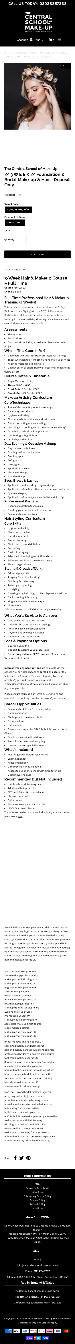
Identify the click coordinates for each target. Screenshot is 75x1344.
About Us (37, 1192)
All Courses (19, 53)
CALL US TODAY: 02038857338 (37, 3)
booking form (27, 698)
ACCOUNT (22, 40)
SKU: (7, 230)
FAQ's (37, 1184)
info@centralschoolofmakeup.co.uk (37, 1265)
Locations (37, 1208)
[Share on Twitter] (21, 1158)
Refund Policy (37, 1204)
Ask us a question (16, 269)
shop (20, 816)
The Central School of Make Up (37, 1318)
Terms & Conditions (46, 693)
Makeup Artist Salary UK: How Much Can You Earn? (37, 1233)
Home (7, 53)
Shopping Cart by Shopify (44, 1322)
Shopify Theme (60, 1318)
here (24, 688)
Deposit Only (15, 222)
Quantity (9, 239)
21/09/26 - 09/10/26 (18, 209)
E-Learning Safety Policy (37, 1196)
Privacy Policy (37, 1200)
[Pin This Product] (28, 1158)
